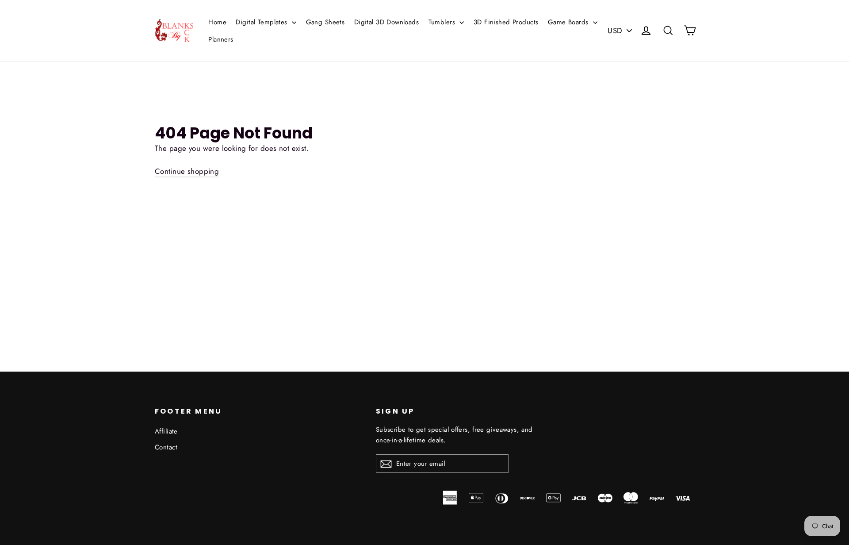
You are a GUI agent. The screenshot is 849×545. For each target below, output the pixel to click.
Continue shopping (187, 171)
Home (217, 22)
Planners (220, 39)
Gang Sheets (325, 22)
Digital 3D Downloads (386, 22)
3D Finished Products (506, 22)
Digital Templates (263, 22)
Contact (166, 447)
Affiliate (166, 431)
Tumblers (443, 22)
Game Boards (569, 22)
